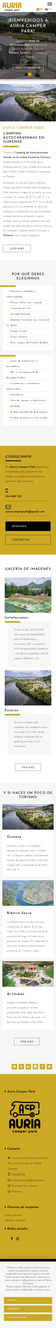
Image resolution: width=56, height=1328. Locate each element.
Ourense (14, 837)
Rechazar (13, 1309)
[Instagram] (19, 1239)
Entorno (12, 710)
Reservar (17, 1191)
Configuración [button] (16, 1317)
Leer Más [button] (16, 248)
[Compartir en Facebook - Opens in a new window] (42, 1067)
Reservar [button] (19, 526)
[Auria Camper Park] (12, 7)
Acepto (11, 1300)
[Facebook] (13, 1239)
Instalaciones (16, 617)
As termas (15, 994)
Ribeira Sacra (19, 913)
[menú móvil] (49, 3)
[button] (49, 1067)
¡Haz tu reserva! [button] (28, 68)
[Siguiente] (52, 52)
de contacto (24, 1186)
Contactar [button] (21, 540)
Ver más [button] (28, 767)
